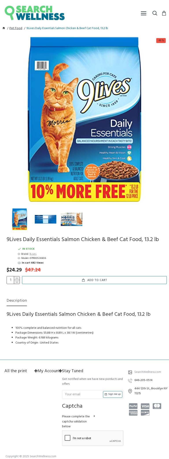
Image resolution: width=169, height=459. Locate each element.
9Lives (33, 254)
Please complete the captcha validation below (76, 421)
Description (17, 301)
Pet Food (15, 28)
